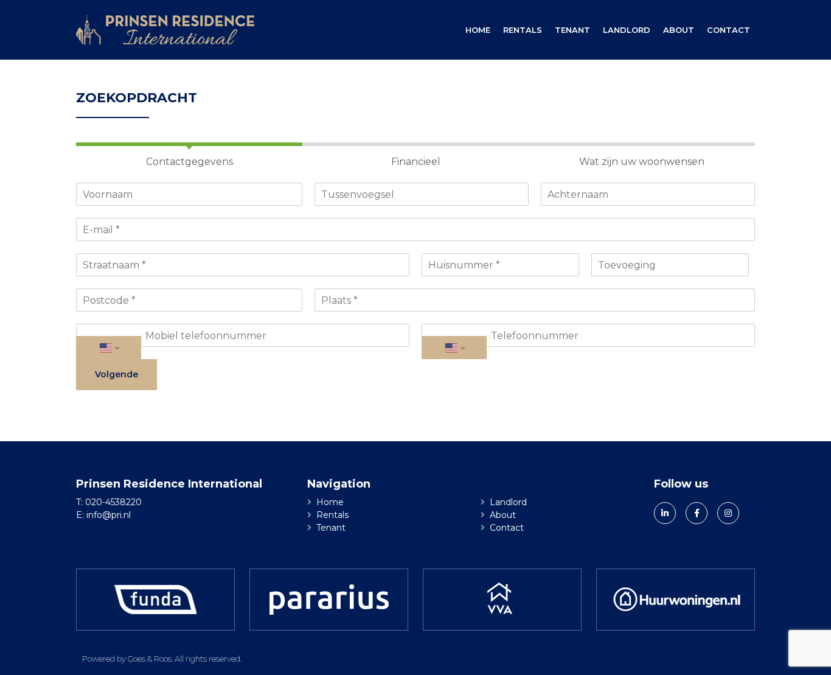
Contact (728, 30)
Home (477, 30)
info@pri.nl (108, 514)
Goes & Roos (150, 658)
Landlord (626, 30)
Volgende (116, 374)
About (678, 30)
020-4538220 (113, 502)
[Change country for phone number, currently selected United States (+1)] (108, 347)
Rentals (522, 30)
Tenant (572, 30)
